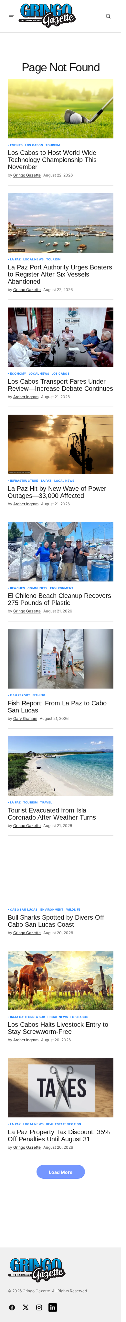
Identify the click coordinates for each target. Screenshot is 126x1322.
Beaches (17, 588)
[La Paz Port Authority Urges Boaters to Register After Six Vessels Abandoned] (60, 223)
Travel (46, 802)
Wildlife (73, 909)
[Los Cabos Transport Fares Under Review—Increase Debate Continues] (60, 337)
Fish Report (20, 695)
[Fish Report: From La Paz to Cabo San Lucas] (60, 659)
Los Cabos (34, 145)
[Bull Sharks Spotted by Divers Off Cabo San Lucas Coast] (60, 873)
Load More (60, 1172)
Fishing (39, 695)
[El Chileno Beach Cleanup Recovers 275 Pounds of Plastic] (60, 551)
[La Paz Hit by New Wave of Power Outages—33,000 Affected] (60, 444)
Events (16, 145)
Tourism (53, 145)
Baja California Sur (27, 1017)
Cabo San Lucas (24, 909)
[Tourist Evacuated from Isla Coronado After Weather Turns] (60, 766)
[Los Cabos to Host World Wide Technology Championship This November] (60, 108)
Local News (33, 259)
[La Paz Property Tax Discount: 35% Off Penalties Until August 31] (60, 1087)
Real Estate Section (63, 1124)
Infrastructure (24, 480)
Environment (61, 588)
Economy (18, 373)
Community (37, 588)
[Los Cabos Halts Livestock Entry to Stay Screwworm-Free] (60, 980)
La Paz (15, 259)
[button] (12, 16)
